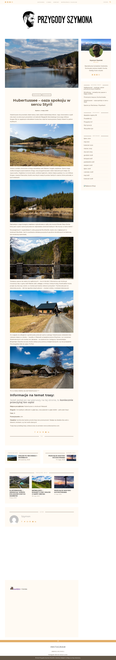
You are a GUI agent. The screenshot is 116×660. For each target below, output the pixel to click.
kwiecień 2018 (88, 179)
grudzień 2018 (88, 155)
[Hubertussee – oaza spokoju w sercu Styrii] (38, 432)
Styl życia (87, 125)
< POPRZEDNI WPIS (12, 453)
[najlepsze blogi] (90, 186)
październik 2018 (89, 162)
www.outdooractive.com (51, 426)
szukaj (105, 2)
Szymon (37, 110)
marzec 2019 (88, 148)
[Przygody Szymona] (58, 19)
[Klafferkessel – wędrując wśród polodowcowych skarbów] (19, 483)
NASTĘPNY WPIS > (71, 453)
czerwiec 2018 (88, 172)
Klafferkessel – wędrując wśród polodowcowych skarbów (94, 88)
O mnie (49, 2)
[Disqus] (41, 556)
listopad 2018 (88, 158)
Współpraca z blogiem (69, 2)
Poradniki (87, 118)
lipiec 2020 (87, 138)
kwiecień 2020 (88, 145)
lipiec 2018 (87, 168)
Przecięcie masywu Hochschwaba (56, 456)
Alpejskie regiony (89, 115)
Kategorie (41, 2)
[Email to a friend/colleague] (46, 432)
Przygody (37, 94)
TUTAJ (31, 344)
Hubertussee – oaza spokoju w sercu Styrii (96, 101)
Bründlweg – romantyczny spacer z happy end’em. (95, 93)
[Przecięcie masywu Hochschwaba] (64, 483)
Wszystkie (46, 94)
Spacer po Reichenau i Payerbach (94, 105)
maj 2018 (86, 175)
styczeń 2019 (88, 152)
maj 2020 (86, 142)
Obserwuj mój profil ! (58, 651)
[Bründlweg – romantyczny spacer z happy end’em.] (42, 483)
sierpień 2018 (88, 165)
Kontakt (56, 2)
